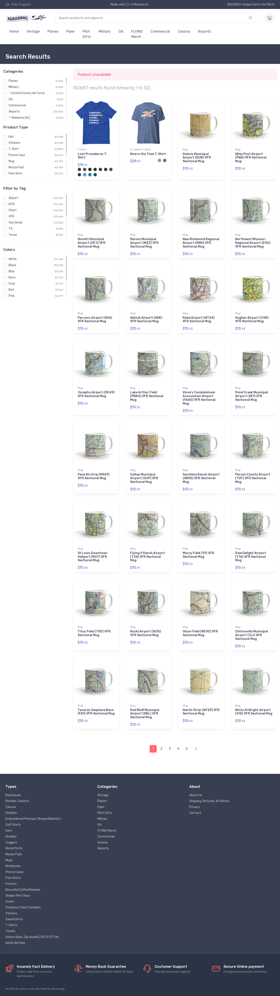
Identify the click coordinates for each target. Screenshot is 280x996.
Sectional (15, 222)
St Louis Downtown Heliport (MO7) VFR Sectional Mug (92, 556)
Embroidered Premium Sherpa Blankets (33, 819)
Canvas (10, 807)
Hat (11, 137)
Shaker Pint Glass (17, 895)
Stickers (14, 143)
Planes (52, 31)
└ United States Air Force (27, 93)
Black (12, 265)
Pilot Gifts (86, 34)
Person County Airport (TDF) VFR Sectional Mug (252, 478)
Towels (10, 931)
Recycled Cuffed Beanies (22, 890)
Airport (13, 198)
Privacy (194, 807)
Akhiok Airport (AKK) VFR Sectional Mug (146, 319)
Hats (8, 830)
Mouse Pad (16, 167)
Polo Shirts (13, 878)
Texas (13, 235)
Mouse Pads (13, 854)
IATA (12, 204)
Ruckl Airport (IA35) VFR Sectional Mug (145, 633)
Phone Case (17, 155)
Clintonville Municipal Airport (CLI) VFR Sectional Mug (251, 635)
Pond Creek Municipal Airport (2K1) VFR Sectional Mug (251, 396)
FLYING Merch (137, 34)
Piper (70, 31)
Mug (11, 161)
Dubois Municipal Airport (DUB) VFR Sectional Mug (197, 157)
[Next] (195, 748)
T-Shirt (14, 149)
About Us (195, 795)
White (13, 259)
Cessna (184, 31)
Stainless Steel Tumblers (23, 907)
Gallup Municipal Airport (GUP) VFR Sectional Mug (144, 478)
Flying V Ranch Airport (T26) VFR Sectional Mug (147, 556)
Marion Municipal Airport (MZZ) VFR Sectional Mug (144, 242)
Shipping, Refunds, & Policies (209, 801)
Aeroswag (58, 988)
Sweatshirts (14, 919)
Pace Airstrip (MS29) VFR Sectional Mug (94, 476)
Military (105, 31)
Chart (13, 210)
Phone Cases (14, 872)
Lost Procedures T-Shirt (93, 156)
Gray (12, 283)
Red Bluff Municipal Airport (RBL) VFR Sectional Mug (144, 713)
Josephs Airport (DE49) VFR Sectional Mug (96, 394)
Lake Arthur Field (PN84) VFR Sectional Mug (146, 396)
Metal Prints (14, 848)
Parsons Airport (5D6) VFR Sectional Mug (95, 319)
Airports (204, 31)
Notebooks (13, 866)
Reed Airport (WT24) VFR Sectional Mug (199, 319)
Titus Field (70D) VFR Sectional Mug (94, 633)
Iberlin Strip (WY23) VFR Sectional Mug (201, 712)
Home (14, 31)
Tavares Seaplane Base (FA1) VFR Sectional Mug (96, 712)
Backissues (13, 795)
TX (10, 229)
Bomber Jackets (17, 801)
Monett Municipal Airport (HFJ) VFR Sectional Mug (91, 242)
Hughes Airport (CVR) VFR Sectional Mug (252, 319)
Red (11, 290)
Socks (9, 901)
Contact (195, 813)
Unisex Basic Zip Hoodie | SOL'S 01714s (32, 937)
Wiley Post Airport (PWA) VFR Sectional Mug (250, 157)
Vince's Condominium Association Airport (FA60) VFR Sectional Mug (199, 398)
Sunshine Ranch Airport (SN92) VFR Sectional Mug (201, 478)
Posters (11, 884)
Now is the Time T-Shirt (148, 154)
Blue (12, 271)
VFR (11, 216)
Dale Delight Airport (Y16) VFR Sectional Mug (250, 556)
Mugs (9, 860)
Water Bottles (15, 943)
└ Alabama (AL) (19, 118)
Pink (11, 296)
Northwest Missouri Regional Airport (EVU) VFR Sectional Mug (252, 242)
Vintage (33, 31)
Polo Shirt (15, 173)
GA (121, 31)
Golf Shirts (13, 825)
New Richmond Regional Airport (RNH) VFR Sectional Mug (201, 242)
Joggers (11, 842)
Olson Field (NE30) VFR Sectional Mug (200, 633)
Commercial (160, 31)
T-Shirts (11, 925)
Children (11, 813)
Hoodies (11, 836)
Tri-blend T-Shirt (140, 149)
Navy (12, 277)
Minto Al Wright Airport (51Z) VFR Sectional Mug (253, 712)
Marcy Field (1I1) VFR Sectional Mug (198, 555)
